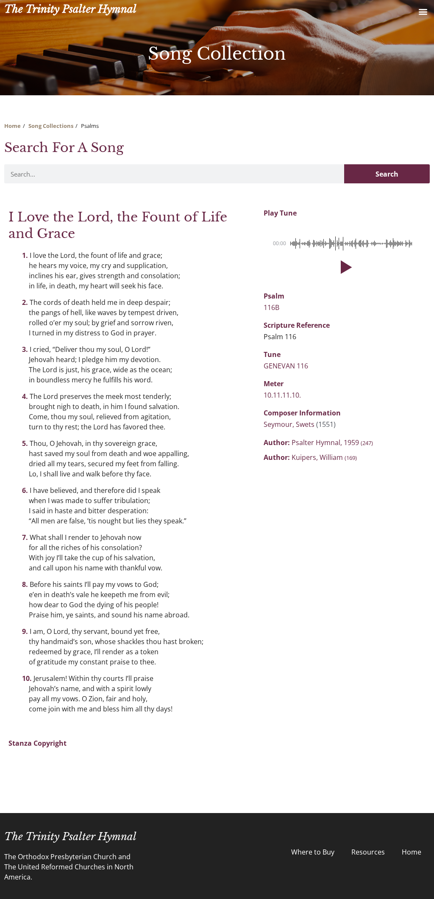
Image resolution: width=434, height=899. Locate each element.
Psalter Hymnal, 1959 (332, 442)
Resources (368, 852)
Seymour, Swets (290, 424)
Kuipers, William (324, 457)
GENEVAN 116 (286, 366)
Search (387, 174)
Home (12, 126)
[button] (423, 11)
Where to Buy (312, 852)
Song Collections (50, 126)
